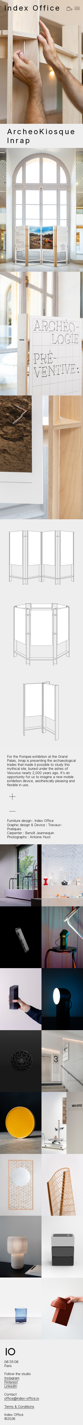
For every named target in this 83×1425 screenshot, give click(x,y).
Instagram (11, 1378)
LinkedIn (10, 1386)
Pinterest (11, 1382)
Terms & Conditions (19, 1406)
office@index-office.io (21, 1398)
